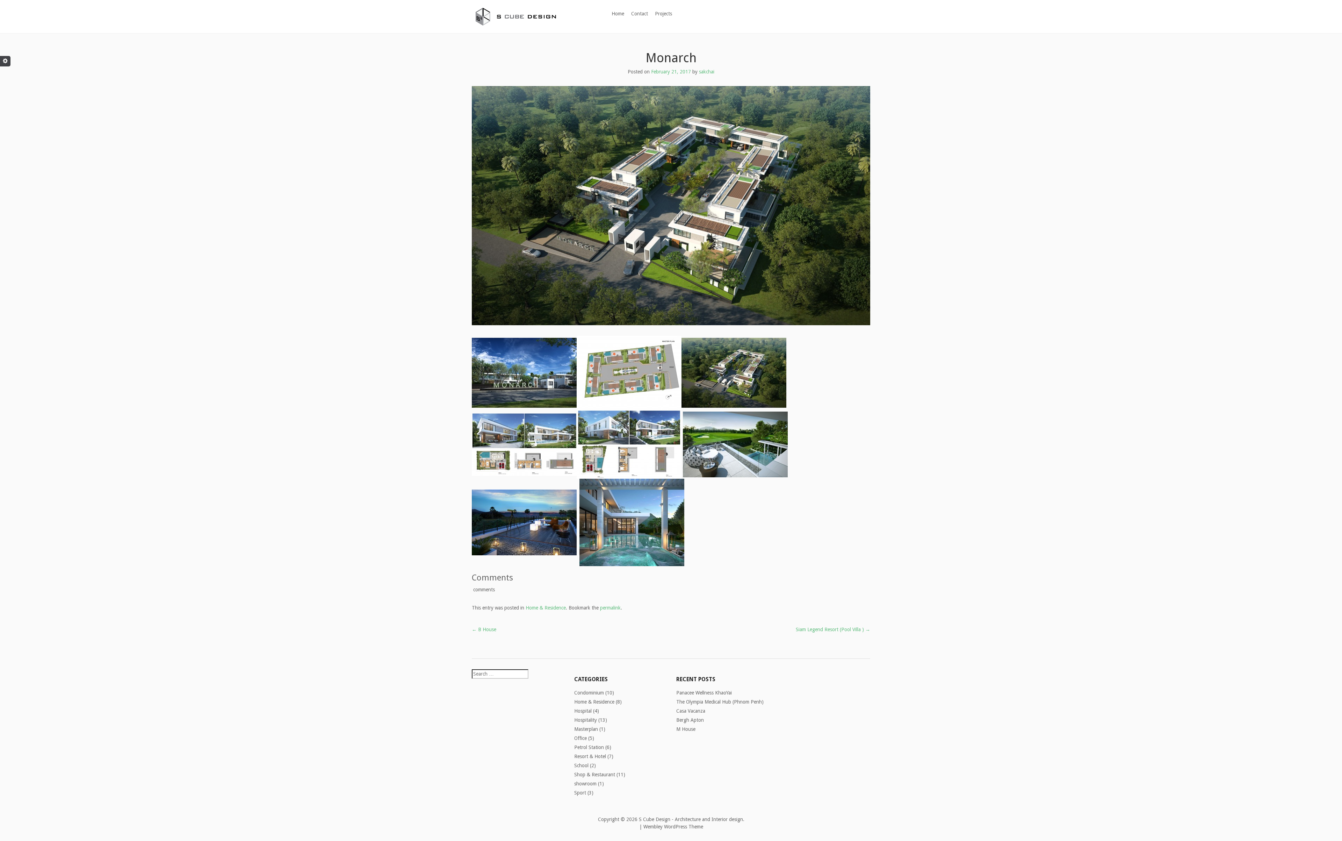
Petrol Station (589, 747)
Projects (663, 13)
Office (580, 738)
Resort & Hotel (590, 756)
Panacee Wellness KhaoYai (704, 693)
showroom (585, 783)
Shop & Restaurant (594, 774)
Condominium (589, 693)
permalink (610, 608)
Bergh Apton (690, 720)
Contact (639, 13)
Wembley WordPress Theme (673, 826)
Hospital (583, 711)
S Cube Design (654, 819)
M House (685, 729)
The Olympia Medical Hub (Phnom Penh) (720, 702)
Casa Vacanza (690, 711)
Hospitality (585, 720)
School (581, 765)
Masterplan (586, 729)
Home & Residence (546, 608)
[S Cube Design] (515, 15)
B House (484, 629)
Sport (580, 793)
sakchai (706, 71)
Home (618, 13)
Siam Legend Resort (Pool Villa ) (833, 629)
